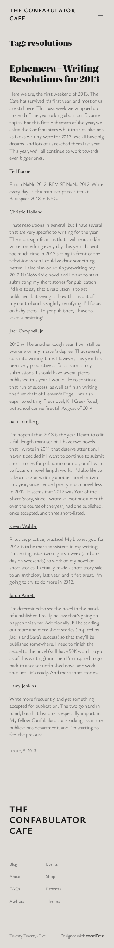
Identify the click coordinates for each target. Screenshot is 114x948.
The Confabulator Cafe (48, 820)
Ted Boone (20, 170)
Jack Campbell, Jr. (27, 330)
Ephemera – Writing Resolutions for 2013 (54, 73)
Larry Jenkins (23, 685)
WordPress (95, 935)
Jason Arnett (22, 594)
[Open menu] (100, 14)
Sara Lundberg (24, 421)
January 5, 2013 (23, 751)
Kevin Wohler (23, 525)
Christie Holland (26, 211)
